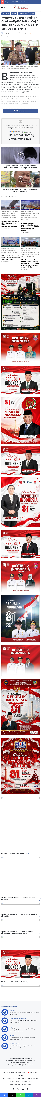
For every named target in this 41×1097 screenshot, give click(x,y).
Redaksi (18, 1078)
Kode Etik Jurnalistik (14, 1081)
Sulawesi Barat (23, 13)
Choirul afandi (14, 1044)
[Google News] (15, 132)
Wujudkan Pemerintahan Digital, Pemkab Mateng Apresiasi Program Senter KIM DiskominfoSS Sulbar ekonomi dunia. (30, 263)
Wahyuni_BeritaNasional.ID (11, 33)
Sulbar (32, 13)
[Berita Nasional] (20, 7)
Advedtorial (5, 13)
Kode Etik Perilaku (27, 1081)
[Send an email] (19, 33)
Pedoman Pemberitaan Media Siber (20, 1084)
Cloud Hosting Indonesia (18, 1018)
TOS (4, 1078)
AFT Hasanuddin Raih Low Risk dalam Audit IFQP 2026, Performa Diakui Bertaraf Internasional (10, 224)
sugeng (12, 1027)
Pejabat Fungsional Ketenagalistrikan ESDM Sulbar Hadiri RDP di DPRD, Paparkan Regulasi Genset (30, 226)
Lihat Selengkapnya (20, 111)
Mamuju (14, 13)
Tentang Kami (10, 1078)
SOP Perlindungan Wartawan (30, 1078)
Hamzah (12, 1010)
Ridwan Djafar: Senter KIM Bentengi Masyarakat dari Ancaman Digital (10, 257)
